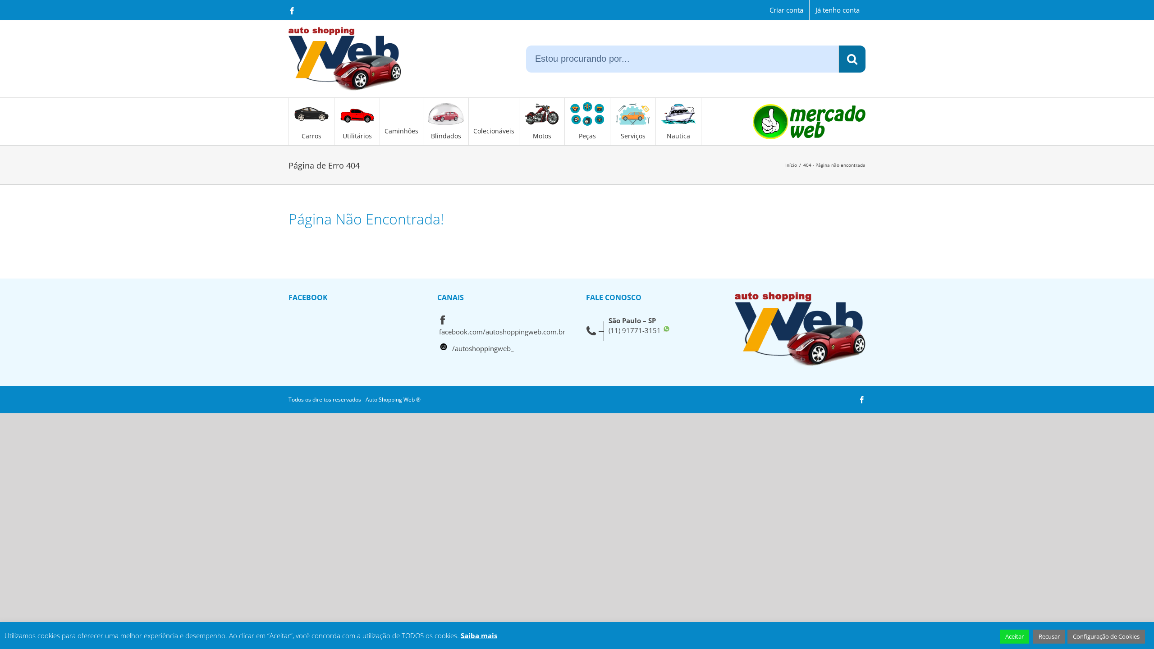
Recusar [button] (1049, 636)
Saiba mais (479, 635)
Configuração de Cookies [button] (1106, 636)
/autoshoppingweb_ (483, 348)
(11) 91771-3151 (635, 330)
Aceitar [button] (1014, 636)
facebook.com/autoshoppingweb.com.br (502, 331)
